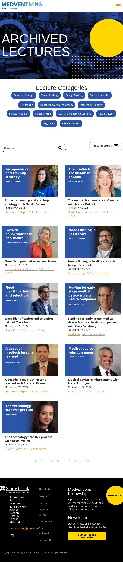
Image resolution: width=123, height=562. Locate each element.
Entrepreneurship (15, 212)
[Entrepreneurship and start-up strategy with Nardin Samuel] (30, 180)
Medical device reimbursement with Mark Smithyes (93, 381)
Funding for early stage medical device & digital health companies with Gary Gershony (92, 322)
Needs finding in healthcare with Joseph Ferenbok (91, 263)
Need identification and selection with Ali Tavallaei (29, 320)
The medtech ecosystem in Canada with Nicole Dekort (93, 202)
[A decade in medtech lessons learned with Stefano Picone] (30, 360)
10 (87, 461)
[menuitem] (46, 489)
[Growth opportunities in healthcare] (30, 241)
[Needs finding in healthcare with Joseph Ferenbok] (93, 241)
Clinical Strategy (13, 449)
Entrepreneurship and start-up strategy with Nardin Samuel (27, 202)
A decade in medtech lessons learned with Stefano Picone (25, 381)
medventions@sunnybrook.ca (27, 528)
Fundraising (74, 334)
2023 (28, 212)
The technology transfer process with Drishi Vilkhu (28, 439)
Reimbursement (77, 391)
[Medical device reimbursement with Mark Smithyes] (93, 360)
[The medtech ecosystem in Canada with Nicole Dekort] (93, 180)
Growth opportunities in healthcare (30, 261)
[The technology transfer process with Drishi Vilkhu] (30, 417)
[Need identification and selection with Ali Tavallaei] (30, 299)
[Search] (60, 148)
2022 (42, 269)
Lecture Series (40, 212)
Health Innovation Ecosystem (84, 212)
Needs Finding (76, 273)
